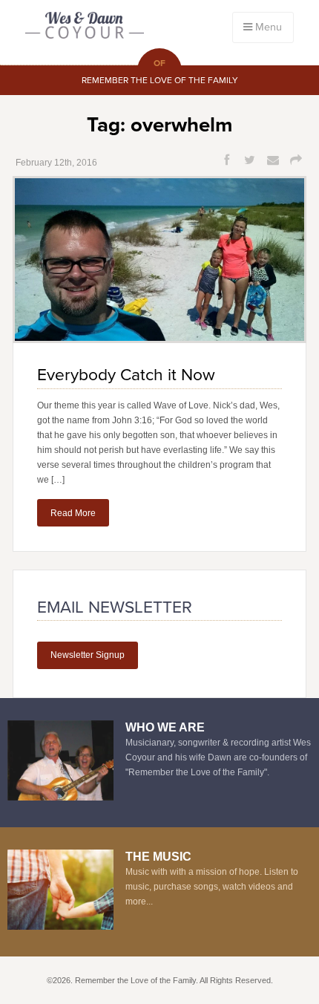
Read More (73, 513)
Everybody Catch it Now (126, 375)
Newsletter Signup (87, 655)
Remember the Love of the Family (84, 27)
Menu (267, 27)
